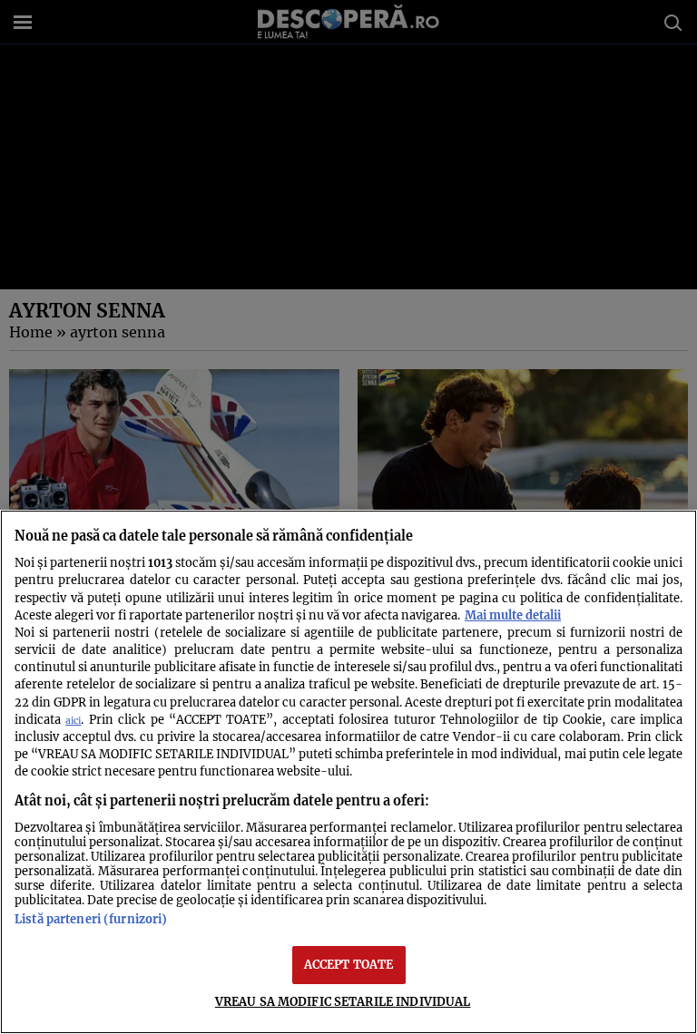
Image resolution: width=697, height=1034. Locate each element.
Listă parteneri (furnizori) (91, 919)
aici (73, 721)
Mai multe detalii (513, 615)
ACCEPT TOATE (349, 964)
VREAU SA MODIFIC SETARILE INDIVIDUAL (343, 1001)
